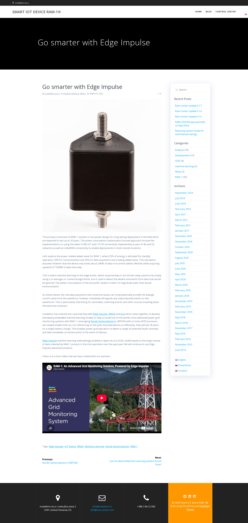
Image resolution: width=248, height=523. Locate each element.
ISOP (177, 160)
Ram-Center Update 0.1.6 (188, 111)
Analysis (179, 150)
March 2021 (181, 220)
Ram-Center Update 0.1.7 (188, 105)
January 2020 (182, 295)
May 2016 (180, 333)
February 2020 (183, 290)
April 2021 (180, 214)
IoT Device (70, 446)
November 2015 (183, 344)
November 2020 (183, 241)
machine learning (71, 93)
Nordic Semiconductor (117, 446)
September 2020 (184, 252)
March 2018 (181, 322)
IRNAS (111, 314)
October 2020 (182, 247)
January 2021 (182, 230)
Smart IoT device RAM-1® (36, 12)
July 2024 (180, 198)
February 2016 (183, 339)
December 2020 (183, 236)
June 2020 (180, 268)
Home (198, 11)
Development (182, 155)
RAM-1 (83, 93)
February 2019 (183, 306)
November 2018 (183, 312)
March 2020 (181, 284)
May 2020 (180, 274)
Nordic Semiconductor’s (103, 321)
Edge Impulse (100, 314)
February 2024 (183, 209)
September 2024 (184, 192)
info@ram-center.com (102, 510)
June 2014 (180, 350)
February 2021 (183, 225)
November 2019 (183, 301)
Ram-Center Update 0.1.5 (188, 116)
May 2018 (180, 317)
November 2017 (183, 328)
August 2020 (182, 257)
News (178, 171)
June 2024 (180, 203)
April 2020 (180, 279)
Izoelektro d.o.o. (22, 3)
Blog (209, 11)
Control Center (226, 11)
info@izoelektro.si (102, 506)
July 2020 (180, 263)
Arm (122, 314)
